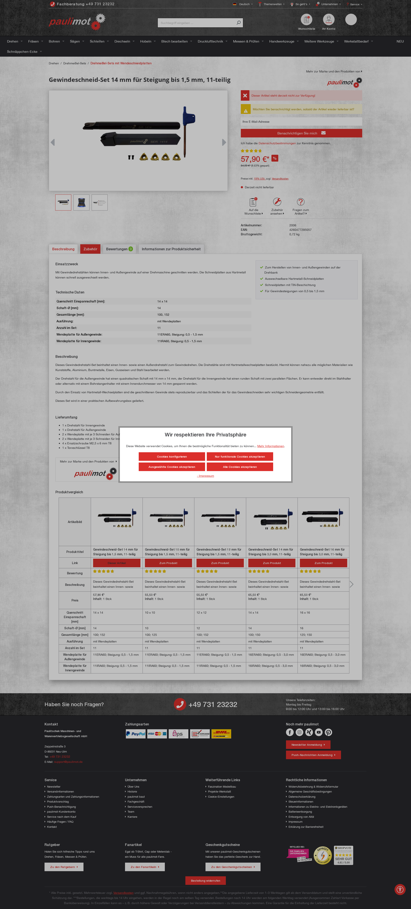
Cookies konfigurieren (172, 456)
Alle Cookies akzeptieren (240, 466)
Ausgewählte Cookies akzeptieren (172, 466)
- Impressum (205, 475)
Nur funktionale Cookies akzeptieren (240, 456)
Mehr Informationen (270, 446)
